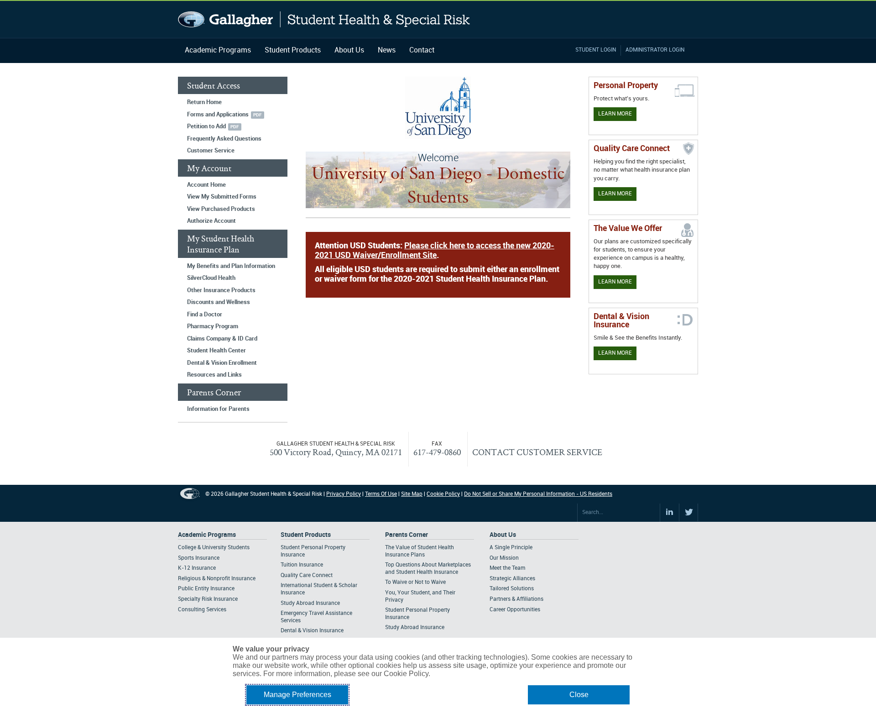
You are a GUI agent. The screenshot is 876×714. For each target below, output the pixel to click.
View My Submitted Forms (221, 197)
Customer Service (211, 150)
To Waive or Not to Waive (415, 582)
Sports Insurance (198, 558)
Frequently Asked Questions (224, 139)
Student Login (595, 50)
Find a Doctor (204, 314)
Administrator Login (655, 50)
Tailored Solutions (512, 589)
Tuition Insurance (302, 565)
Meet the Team (507, 568)
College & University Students (214, 548)
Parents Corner (406, 534)
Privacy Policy (343, 494)
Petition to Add (206, 126)
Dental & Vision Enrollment (222, 363)
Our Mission (504, 558)
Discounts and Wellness (218, 302)
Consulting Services (202, 610)
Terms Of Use (381, 494)
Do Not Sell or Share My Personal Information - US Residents (538, 494)
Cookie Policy (443, 494)
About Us (349, 50)
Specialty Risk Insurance (208, 599)
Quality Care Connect (307, 575)
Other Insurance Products (221, 290)
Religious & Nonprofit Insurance (217, 579)
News (387, 50)
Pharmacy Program (212, 326)
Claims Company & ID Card (222, 339)
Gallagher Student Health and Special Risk (324, 19)
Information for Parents (218, 409)
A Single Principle (511, 548)
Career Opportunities (515, 610)
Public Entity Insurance (206, 589)
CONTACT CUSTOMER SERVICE (537, 452)
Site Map (411, 494)
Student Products (293, 50)
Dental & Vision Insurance (312, 631)
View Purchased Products (221, 209)
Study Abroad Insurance (310, 603)
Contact (421, 50)
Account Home (206, 185)
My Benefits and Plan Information (231, 266)
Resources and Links (214, 375)
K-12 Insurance (197, 568)
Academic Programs (218, 50)
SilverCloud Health (211, 278)
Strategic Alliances (512, 579)
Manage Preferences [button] (297, 694)
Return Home (204, 102)
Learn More (615, 114)
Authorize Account (211, 221)
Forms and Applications (218, 114)
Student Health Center (216, 350)
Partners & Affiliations (516, 599)
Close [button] (579, 694)
